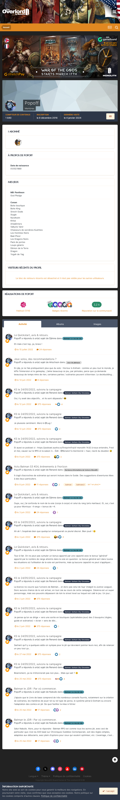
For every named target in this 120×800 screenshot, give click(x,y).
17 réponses (43, 710)
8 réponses (43, 380)
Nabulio (53, 691)
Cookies (87, 776)
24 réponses (45, 349)
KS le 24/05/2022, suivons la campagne (37, 389)
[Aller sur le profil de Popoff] (8, 337)
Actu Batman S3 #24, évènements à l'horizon (40, 466)
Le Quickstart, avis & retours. (31, 335)
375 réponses (44, 404)
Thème (45, 776)
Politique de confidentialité (66, 776)
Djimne (52, 338)
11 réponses (42, 484)
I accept (109, 791)
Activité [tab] (23, 324)
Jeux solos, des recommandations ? (35, 359)
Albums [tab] (60, 324)
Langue (33, 776)
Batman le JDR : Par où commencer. (35, 688)
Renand (53, 392)
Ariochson (54, 362)
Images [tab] (97, 324)
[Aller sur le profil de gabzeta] (18, 142)
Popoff (17, 338)
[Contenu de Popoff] (110, 116)
